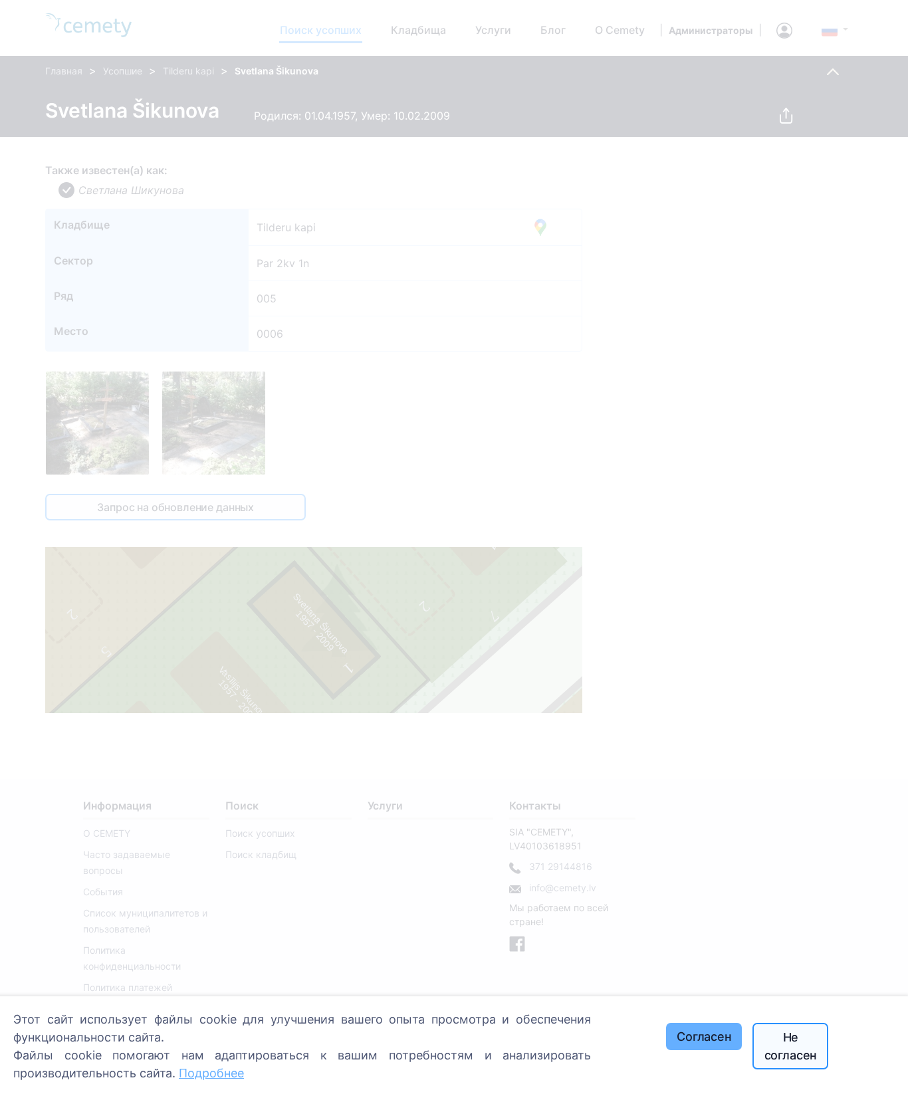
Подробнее (211, 1073)
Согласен (704, 1036)
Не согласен (791, 1046)
